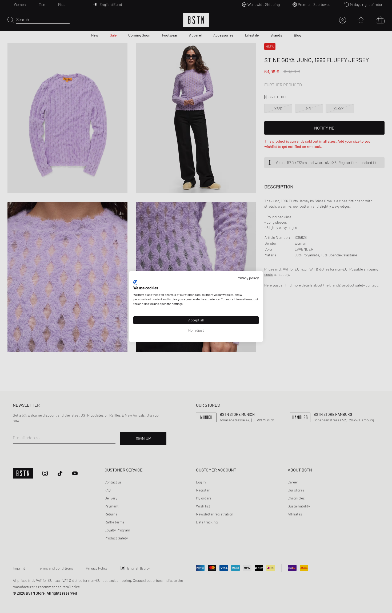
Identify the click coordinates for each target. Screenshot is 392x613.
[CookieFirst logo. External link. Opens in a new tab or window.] (135, 282)
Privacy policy (248, 278)
